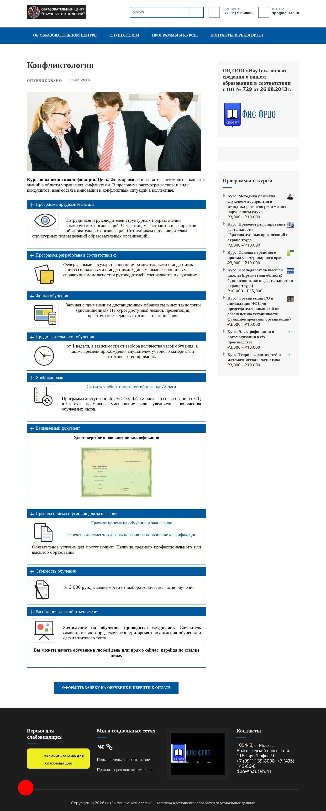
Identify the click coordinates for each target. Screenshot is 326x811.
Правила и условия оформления (124, 770)
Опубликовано (44, 81)
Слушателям (124, 35)
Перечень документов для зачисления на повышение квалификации (131, 535)
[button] (187, 762)
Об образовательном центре (65, 35)
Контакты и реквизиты (236, 35)
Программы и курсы (175, 35)
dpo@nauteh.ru (285, 13)
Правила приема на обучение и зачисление (131, 523)
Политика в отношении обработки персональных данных (205, 803)
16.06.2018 (79, 80)
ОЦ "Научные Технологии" (128, 803)
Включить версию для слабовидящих (63, 759)
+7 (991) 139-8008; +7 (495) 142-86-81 (265, 763)
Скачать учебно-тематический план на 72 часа (131, 387)
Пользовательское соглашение (123, 760)
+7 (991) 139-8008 (237, 13)
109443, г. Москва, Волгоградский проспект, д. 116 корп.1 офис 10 (263, 751)
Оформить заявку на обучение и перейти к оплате (116, 687)
